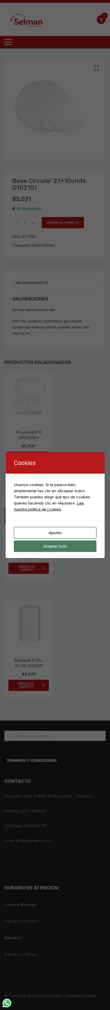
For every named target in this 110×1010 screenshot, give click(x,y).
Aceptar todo (55, 546)
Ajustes (55, 532)
